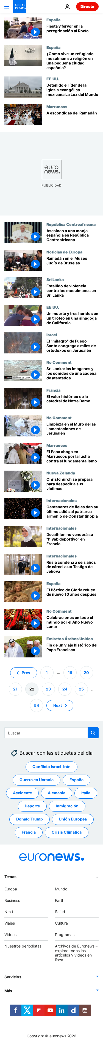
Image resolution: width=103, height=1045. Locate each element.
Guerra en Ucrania (37, 780)
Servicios (12, 977)
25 (81, 689)
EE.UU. (52, 78)
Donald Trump (29, 819)
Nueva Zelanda (60, 473)
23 (48, 689)
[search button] (93, 732)
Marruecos (56, 106)
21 (15, 689)
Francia (53, 390)
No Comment (59, 362)
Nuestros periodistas (22, 946)
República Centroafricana (71, 224)
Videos (10, 934)
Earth (59, 900)
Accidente (22, 793)
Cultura (61, 923)
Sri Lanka (55, 279)
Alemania (56, 793)
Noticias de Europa (64, 252)
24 (64, 689)
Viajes (9, 923)
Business (12, 900)
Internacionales (61, 500)
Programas (64, 934)
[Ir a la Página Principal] (19, 6)
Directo (87, 6)
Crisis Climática (67, 832)
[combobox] (51, 732)
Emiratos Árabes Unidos (69, 638)
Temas (10, 876)
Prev (26, 672)
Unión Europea (73, 819)
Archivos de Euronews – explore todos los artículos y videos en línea (76, 953)
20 (86, 672)
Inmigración (67, 806)
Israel (51, 334)
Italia (85, 793)
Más (8, 990)
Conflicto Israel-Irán (51, 766)
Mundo (61, 889)
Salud (60, 912)
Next (57, 705)
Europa (10, 889)
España (53, 19)
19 (70, 672)
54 (36, 705)
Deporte (32, 806)
